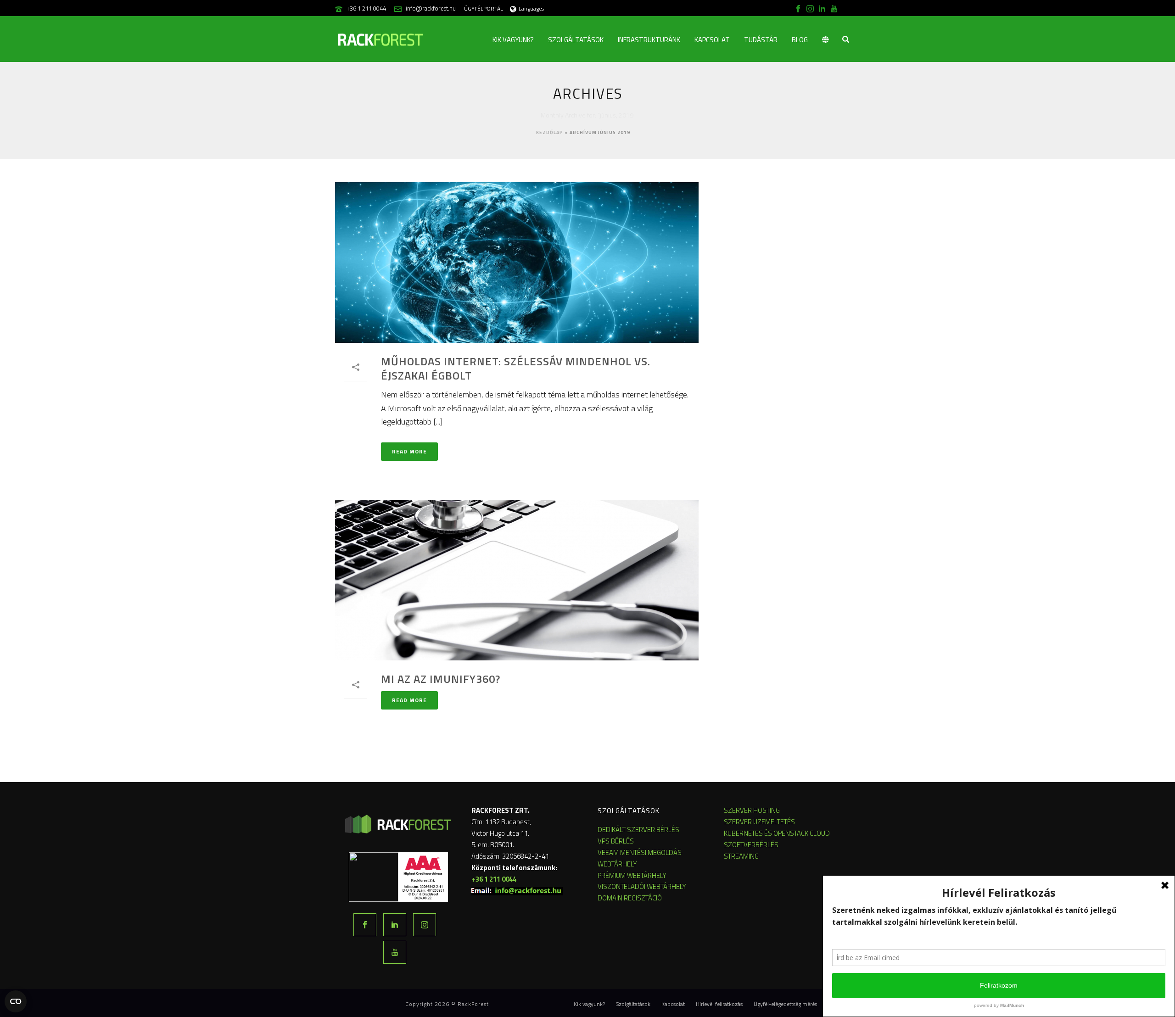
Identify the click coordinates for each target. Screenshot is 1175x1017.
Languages (531, 8)
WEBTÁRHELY (617, 864)
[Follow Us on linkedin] (394, 924)
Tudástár (761, 39)
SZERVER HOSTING (752, 810)
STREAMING (741, 856)
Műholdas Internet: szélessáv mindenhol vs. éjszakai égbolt (515, 368)
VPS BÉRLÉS (616, 841)
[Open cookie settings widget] (16, 1001)
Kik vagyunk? (513, 39)
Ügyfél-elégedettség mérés (785, 1004)
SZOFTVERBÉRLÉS (751, 844)
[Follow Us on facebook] (364, 924)
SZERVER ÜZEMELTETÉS (759, 821)
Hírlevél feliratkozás (719, 1004)
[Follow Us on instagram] (424, 924)
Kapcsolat (712, 39)
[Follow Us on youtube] (394, 952)
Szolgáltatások (576, 39)
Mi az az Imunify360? (440, 679)
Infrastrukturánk (649, 39)
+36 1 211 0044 (366, 8)
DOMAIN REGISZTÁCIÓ (630, 898)
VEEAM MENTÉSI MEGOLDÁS (640, 852)
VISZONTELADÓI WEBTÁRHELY (642, 886)
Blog (800, 39)
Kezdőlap (549, 132)
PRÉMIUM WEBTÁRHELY (632, 875)
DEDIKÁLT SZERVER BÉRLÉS (638, 829)
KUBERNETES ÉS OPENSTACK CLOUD (777, 833)
